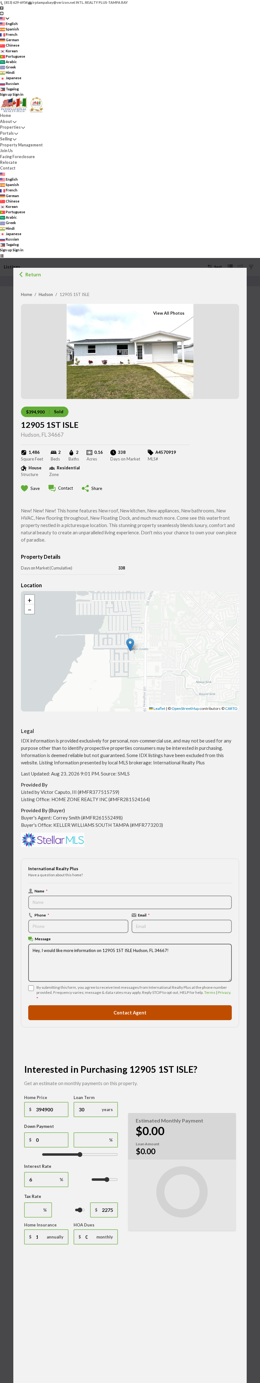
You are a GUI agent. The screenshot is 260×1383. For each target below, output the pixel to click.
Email (144, 915)
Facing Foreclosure (17, 156)
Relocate (8, 162)
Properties (10, 127)
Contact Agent (130, 1012)
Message (43, 938)
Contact (8, 168)
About (6, 121)
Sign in (18, 94)
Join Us (6, 150)
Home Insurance (40, 1224)
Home (26, 294)
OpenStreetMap (185, 708)
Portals (7, 133)
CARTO (231, 708)
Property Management (21, 145)
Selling (6, 139)
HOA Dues (84, 1224)
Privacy (224, 992)
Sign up (6, 94)
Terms (209, 992)
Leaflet (159, 708)
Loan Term (84, 1097)
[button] (130, 644)
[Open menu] (1, 255)
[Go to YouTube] (1, 13)
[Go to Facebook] (1, 8)
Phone (42, 915)
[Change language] (4, 18)
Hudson (46, 294)
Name (41, 891)
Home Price (35, 1097)
